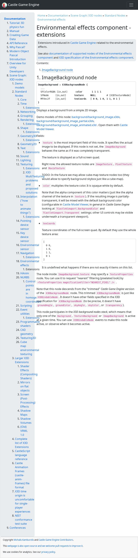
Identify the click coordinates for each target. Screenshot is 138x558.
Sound (24, 156)
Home (41, 15)
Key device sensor (24, 237)
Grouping (26, 116)
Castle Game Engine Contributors (56, 539)
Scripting (26, 305)
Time (23, 104)
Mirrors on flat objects (25, 386)
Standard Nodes (115, 15)
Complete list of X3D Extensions (22, 443)
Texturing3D (28, 338)
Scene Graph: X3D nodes (86, 15)
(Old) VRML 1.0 (24, 431)
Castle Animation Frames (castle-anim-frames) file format (22, 475)
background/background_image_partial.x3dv (65, 121)
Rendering (27, 120)
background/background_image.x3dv (95, 117)
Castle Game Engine (83, 43)
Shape (24, 128)
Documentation (58, 15)
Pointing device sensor (25, 225)
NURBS (24, 277)
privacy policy (48, 551)
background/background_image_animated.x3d (66, 125)
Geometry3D (28, 136)
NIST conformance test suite (23, 520)
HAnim (24, 273)
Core (23, 99)
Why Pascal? (17, 47)
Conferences (18, 528)
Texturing (26, 164)
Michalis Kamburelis (24, 539)
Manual (14, 31)
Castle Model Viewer (75, 204)
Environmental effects (51, 19)
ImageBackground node (57, 70)
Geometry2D (28, 144)
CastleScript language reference (22, 455)
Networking (28, 112)
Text (23, 148)
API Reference (18, 43)
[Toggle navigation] (131, 5)
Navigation (27, 253)
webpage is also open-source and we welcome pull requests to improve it (45, 545)
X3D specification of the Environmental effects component (96, 57)
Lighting (25, 160)
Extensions (33, 108)
